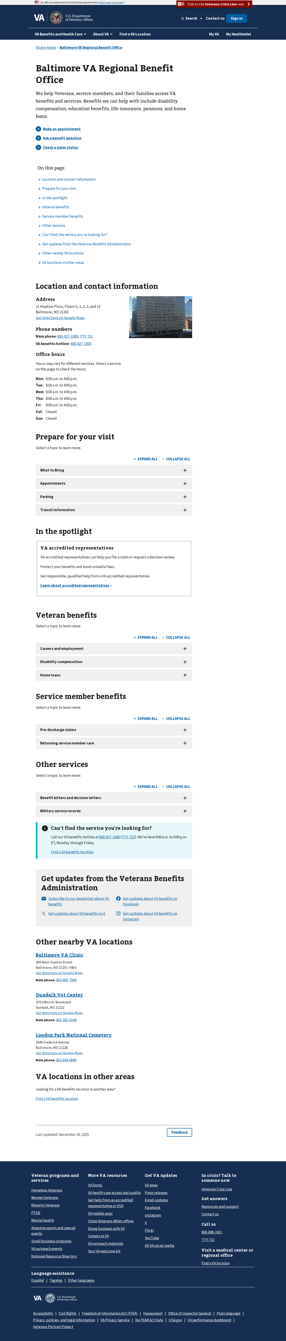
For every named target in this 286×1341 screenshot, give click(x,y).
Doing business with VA (106, 1228)
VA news (151, 1185)
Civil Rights (67, 1313)
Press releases (156, 1192)
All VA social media (159, 1245)
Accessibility (43, 1313)
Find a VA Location (135, 34)
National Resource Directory (54, 1256)
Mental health (42, 1220)
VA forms (95, 1185)
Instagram (153, 1215)
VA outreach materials (105, 1243)
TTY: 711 (128, 837)
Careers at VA (98, 1236)
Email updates (156, 1200)
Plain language (228, 1313)
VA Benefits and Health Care (58, 34)
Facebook (152, 1207)
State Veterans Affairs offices (111, 1221)
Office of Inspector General (189, 1313)
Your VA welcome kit (104, 1251)
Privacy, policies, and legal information (64, 1320)
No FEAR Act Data (149, 1320)
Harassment (153, 1313)
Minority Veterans (45, 1205)
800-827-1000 (109, 837)
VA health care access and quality (114, 1192)
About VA (101, 34)
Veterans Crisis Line (217, 1189)
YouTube (152, 1238)
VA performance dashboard (209, 1320)
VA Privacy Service (115, 1320)
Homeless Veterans (46, 1190)
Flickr (149, 1230)
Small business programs (51, 1241)
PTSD (35, 1212)
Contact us (215, 18)
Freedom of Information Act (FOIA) (110, 1313)
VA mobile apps (100, 1213)
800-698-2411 (212, 1232)
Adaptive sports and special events (53, 1230)
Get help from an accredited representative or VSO (110, 1203)
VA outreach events (46, 1248)
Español (37, 1280)
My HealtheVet (238, 34)
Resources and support (220, 1206)
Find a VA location (216, 1263)
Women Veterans (44, 1197)
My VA (214, 34)
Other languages (81, 1280)
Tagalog (56, 1280)
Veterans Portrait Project (53, 1326)
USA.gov (175, 1320)
